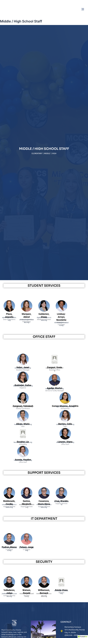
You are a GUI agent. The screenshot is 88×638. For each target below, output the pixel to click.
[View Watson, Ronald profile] (26, 587)
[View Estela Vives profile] (61, 587)
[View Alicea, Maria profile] (23, 421)
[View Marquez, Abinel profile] (26, 311)
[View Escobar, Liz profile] (23, 439)
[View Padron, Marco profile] (9, 544)
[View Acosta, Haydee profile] (23, 457)
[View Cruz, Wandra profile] (61, 498)
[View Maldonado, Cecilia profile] (9, 498)
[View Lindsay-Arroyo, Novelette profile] (61, 311)
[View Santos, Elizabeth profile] (26, 498)
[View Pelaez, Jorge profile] (26, 544)
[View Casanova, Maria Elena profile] (44, 498)
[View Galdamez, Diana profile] (44, 311)
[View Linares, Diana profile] (65, 439)
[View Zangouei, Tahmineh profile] (23, 403)
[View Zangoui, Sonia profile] (54, 364)
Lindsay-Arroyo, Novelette (61, 317)
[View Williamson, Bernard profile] (44, 587)
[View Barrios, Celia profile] (65, 421)
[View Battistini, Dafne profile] (23, 382)
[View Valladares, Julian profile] (9, 587)
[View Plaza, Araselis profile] (9, 311)
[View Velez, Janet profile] (23, 364)
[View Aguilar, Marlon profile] (54, 385)
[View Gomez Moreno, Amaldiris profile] (65, 403)
